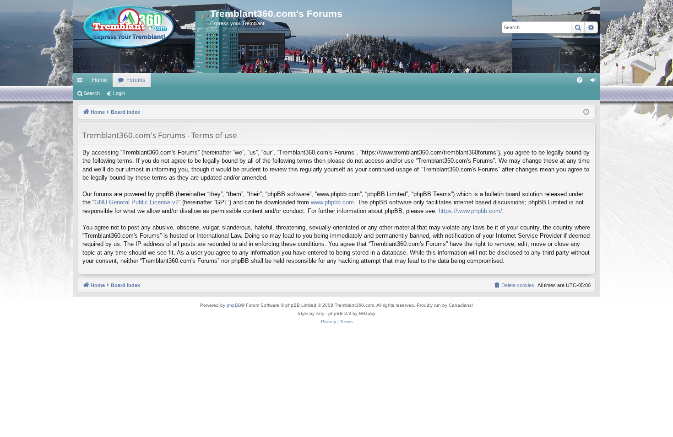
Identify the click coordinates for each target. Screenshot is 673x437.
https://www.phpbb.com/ (470, 211)
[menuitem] (579, 80)
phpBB (234, 305)
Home (99, 80)
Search (92, 93)
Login (119, 93)
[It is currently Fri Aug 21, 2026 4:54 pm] (586, 112)
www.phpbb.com (332, 202)
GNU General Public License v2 (136, 202)
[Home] (141, 27)
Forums (135, 80)
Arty (320, 313)
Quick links (81, 82)
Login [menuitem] (595, 82)
